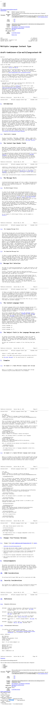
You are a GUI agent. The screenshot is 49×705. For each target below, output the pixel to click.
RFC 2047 (6, 357)
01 (14, 20)
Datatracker (3, 658)
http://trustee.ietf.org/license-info (12, 87)
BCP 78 (10, 67)
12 (1, 599)
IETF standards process (43, 16)
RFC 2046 (32, 154)
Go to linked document (18, 703)
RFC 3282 (23, 312)
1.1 (1, 134)
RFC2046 (4, 155)
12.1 (2, 604)
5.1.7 (23, 196)
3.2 (1, 229)
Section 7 (4, 215)
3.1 (1, 188)
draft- (35, 543)
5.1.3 (18, 196)
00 (14, 19)
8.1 (1, 543)
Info (3, 696)
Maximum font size (4, 700)
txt (12, 32)
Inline (19, 25)
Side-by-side (14, 25)
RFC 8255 (14, 29)
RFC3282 (28, 312)
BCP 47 (24, 313)
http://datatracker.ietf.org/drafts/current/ (20, 72)
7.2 (1, 452)
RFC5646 (33, 313)
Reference (8, 701)
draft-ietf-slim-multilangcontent (18, 28)
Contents (7, 696)
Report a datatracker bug (5, 691)
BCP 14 (19, 616)
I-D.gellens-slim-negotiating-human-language (13, 131)
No (6, 693)
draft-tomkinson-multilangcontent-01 (21, 543)
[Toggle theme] (1, 1)
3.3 (1, 251)
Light (4, 3)
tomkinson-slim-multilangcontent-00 (12, 546)
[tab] (4, 665)
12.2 (2, 625)
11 (1, 580)
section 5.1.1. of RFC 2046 (26, 170)
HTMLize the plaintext (7, 698)
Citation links (3, 702)
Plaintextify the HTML (17, 698)
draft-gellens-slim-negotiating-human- (25, 631)
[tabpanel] (24, 680)
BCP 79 (16, 67)
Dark (4, 4)
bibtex (15, 32)
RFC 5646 (12, 315)
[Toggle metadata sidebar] (1, 8)
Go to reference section (7, 703)
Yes (3, 693)
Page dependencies (21, 700)
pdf (13, 32)
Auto (4, 6)
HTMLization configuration (6, 697)
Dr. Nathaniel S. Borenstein (24, 26)
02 (14, 21)
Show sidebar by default (5, 692)
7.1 (1, 365)
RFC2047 (11, 357)
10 (1, 573)
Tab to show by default (5, 695)
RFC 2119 (24, 616)
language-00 (10, 632)
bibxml (18, 32)
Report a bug (14, 34)
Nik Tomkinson (15, 26)
